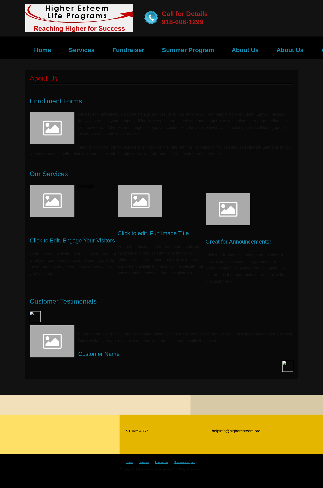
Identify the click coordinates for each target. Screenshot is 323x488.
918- (168, 21)
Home (129, 462)
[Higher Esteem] (79, 18)
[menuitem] (42, 50)
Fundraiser (161, 462)
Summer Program (184, 462)
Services (144, 462)
